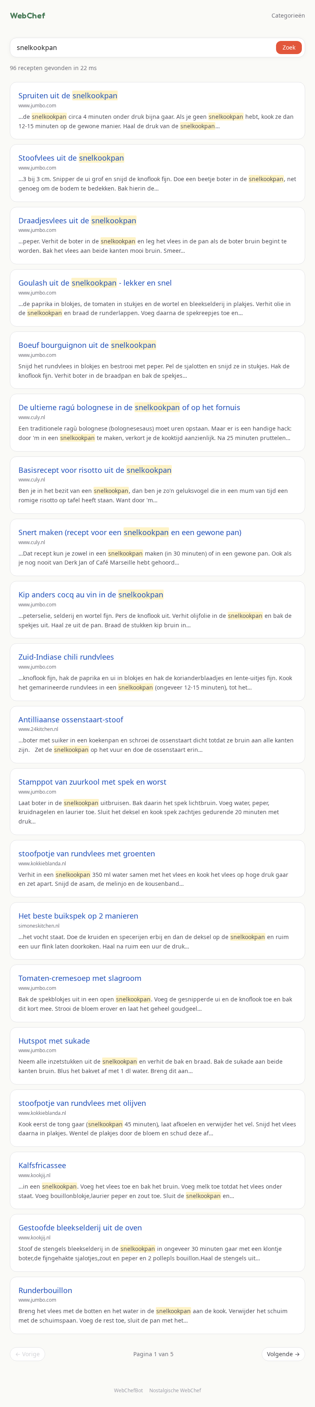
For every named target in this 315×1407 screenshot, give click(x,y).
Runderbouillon (45, 1290)
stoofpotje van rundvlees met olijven (82, 1103)
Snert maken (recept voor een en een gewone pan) (129, 532)
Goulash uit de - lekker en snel (95, 283)
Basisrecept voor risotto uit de (94, 470)
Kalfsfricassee (42, 1165)
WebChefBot (128, 1390)
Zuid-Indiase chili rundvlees (66, 657)
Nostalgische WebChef (175, 1390)
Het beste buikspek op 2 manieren (78, 916)
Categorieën (288, 15)
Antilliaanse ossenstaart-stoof (70, 719)
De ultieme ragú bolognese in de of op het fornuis (129, 407)
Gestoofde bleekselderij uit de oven (80, 1227)
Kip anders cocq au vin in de (90, 594)
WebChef (27, 15)
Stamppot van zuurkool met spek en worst (92, 782)
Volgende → (283, 1354)
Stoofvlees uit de (71, 158)
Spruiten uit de (67, 95)
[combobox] (157, 47)
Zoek (289, 47)
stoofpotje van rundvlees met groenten (86, 853)
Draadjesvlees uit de (77, 220)
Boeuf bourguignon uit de (87, 345)
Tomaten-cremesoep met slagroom (80, 978)
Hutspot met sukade (54, 1041)
